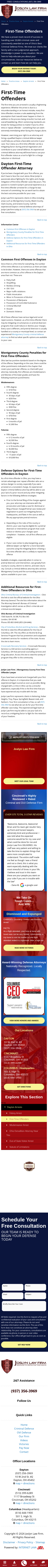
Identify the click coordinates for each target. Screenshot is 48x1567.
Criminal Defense (24, 1428)
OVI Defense (24, 1432)
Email (5, 1294)
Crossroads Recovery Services (13, 646)
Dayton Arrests (14, 1107)
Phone (28, 1286)
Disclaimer (9, 1542)
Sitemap (40, 1542)
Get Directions (24, 1087)
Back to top (42, 220)
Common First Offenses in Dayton (20, 229)
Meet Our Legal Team (24, 781)
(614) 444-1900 (12, 1078)
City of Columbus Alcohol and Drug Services (19, 627)
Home (24, 1424)
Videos (24, 1440)
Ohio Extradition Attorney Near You (22, 1132)
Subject (28, 1294)
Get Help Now (24, 1345)
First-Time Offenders (19, 1119)
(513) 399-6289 (12, 1063)
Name (5, 1286)
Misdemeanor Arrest (19, 1124)
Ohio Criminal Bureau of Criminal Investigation (20, 594)
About (14, 1565)
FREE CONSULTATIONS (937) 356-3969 (24, 2)
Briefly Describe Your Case (13, 1304)
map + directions (25, 1483)
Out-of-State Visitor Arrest (21, 1140)
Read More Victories (24, 948)
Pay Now (24, 1447)
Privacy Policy (25, 1542)
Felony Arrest (15, 1113)
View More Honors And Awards (24, 1020)
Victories (33, 1565)
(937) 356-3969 (28, 209)
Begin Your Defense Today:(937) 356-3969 (24, 69)
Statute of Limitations (19, 1146)
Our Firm (24, 1436)
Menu (5, 1565)
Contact (43, 1565)
